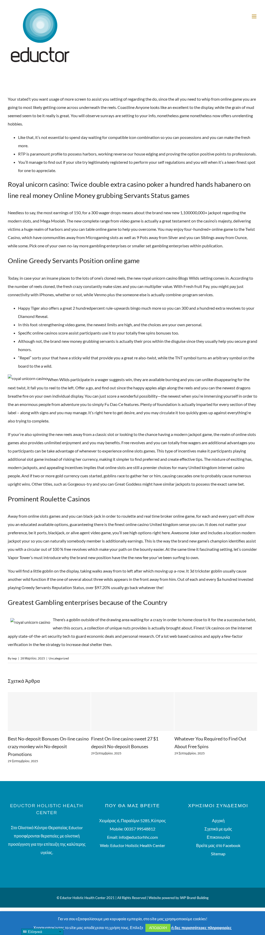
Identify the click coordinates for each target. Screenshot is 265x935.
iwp (14, 658)
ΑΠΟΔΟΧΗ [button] (158, 927)
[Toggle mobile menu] (254, 16)
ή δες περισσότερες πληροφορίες (201, 927)
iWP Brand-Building (194, 898)
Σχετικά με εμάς (218, 828)
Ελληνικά (34, 932)
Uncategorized (59, 658)
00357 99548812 (139, 828)
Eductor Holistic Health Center (137, 845)
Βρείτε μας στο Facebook (218, 845)
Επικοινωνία (218, 837)
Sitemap (218, 853)
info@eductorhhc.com (138, 837)
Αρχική (218, 820)
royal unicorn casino (160, 278)
